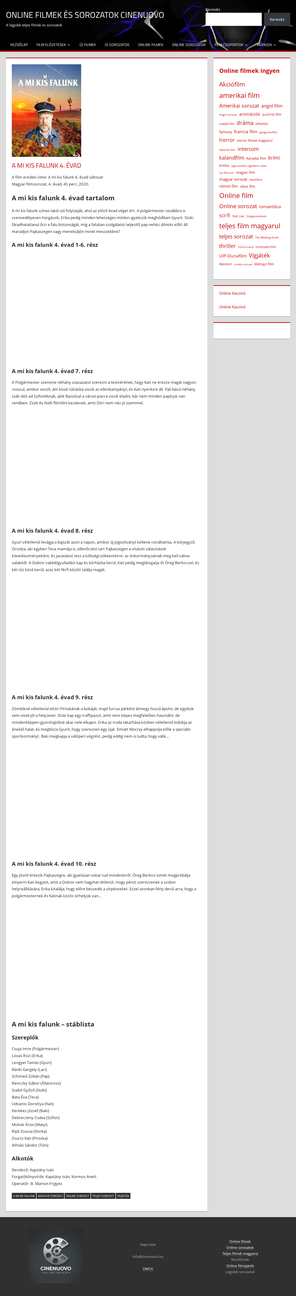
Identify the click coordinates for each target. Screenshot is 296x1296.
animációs (249, 114)
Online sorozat (77, 1196)
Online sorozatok (189, 44)
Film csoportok (229, 44)
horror (227, 139)
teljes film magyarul (249, 225)
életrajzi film (264, 264)
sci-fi (224, 215)
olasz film (247, 186)
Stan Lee (238, 216)
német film (228, 186)
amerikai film (239, 95)
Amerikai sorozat (239, 105)
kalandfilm (231, 157)
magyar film (245, 172)
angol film (272, 106)
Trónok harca (245, 247)
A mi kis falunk (24, 1196)
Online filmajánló (240, 1265)
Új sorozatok (117, 44)
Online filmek (150, 44)
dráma (245, 123)
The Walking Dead (266, 237)
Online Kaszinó (232, 293)
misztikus (255, 179)
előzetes (262, 123)
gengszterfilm (268, 132)
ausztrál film (271, 114)
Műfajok (264, 44)
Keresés (213, 9)
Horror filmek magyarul (255, 140)
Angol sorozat (228, 115)
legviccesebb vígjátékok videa (248, 165)
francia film (245, 131)
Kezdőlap (19, 44)
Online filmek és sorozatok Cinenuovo (85, 14)
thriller (227, 246)
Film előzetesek (51, 44)
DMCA (148, 1268)
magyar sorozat (50, 1196)
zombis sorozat (243, 264)
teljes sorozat (103, 1196)
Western (225, 264)
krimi (274, 158)
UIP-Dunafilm (233, 256)
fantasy (225, 131)
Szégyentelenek (256, 216)
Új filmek (88, 44)
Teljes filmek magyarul (240, 1253)
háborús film (227, 150)
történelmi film (266, 247)
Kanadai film (256, 158)
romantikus (270, 206)
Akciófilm (232, 84)
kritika (224, 165)
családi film (226, 124)
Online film (236, 195)
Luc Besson (226, 173)
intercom (248, 148)
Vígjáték (123, 1196)
